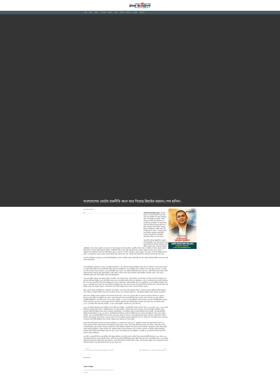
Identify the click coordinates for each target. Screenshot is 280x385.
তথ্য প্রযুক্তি (135, 12)
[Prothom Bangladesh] (140, 5)
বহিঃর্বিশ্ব (96, 12)
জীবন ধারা (128, 12)
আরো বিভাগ (141, 12)
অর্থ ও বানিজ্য (103, 12)
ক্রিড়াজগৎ (110, 12)
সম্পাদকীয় (122, 12)
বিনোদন (115, 12)
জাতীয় (90, 12)
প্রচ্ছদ (86, 12)
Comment (85, 372)
